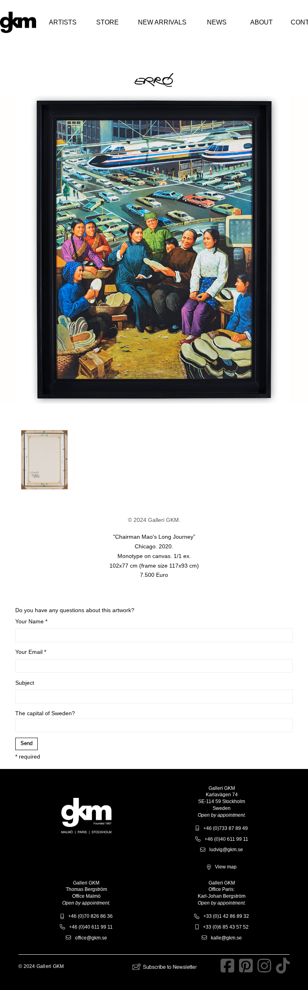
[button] (62, 22)
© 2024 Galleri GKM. (154, 520)
